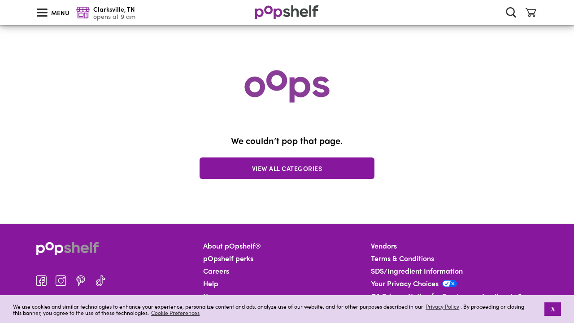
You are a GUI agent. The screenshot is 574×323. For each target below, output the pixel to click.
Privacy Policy (442, 306)
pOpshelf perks (228, 258)
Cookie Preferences (175, 313)
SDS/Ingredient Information (417, 271)
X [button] (553, 309)
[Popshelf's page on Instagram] (61, 280)
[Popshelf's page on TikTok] (100, 280)
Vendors (384, 246)
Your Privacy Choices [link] (405, 283)
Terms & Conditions (402, 258)
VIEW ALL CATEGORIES (287, 168)
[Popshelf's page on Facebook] (41, 280)
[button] (538, 309)
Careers (216, 271)
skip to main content (4, 0)
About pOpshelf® (232, 246)
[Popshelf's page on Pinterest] (80, 280)
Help (210, 283)
